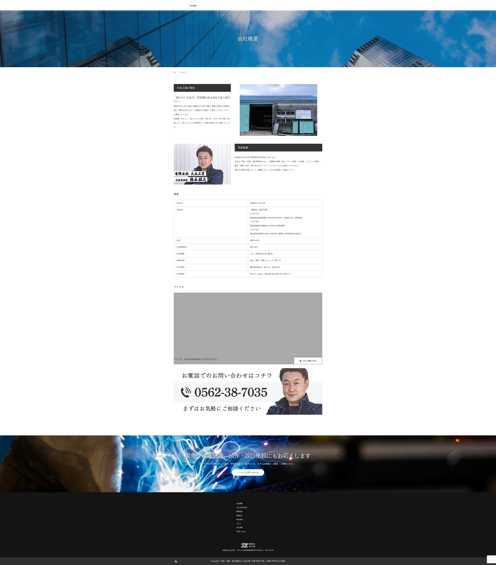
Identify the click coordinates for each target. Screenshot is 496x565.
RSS (176, 561)
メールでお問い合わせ (248, 472)
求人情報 (294, 6)
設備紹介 (247, 6)
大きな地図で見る (309, 361)
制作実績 (263, 6)
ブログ (279, 6)
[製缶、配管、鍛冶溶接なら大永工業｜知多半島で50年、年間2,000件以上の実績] (181, 6)
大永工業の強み (212, 6)
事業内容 (231, 6)
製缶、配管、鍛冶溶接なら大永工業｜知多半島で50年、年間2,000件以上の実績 (253, 561)
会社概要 (193, 6)
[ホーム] (174, 68)
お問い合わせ (312, 6)
